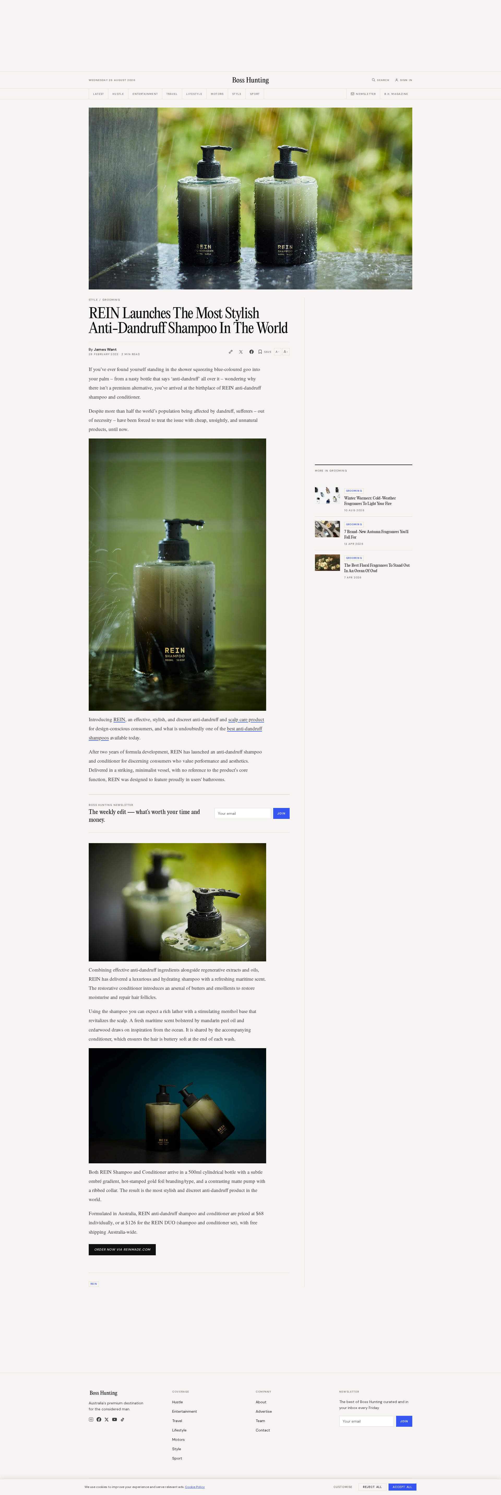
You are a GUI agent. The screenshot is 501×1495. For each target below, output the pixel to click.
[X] (106, 1419)
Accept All (402, 1487)
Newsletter (366, 94)
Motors (217, 94)
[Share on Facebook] (251, 352)
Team (260, 1420)
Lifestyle (194, 94)
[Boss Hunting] (250, 80)
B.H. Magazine (396, 94)
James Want (105, 349)
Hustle (118, 94)
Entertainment (145, 94)
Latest (98, 94)
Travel (172, 94)
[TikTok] (122, 1419)
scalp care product (246, 719)
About (261, 1402)
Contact (263, 1430)
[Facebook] (99, 1419)
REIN (119, 719)
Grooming (111, 299)
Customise (342, 1487)
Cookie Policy (195, 1487)
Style (236, 94)
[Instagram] (91, 1419)
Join (281, 813)
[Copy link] (230, 352)
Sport (255, 94)
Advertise (264, 1411)
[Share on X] (241, 352)
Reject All (372, 1487)
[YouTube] (114, 1419)
